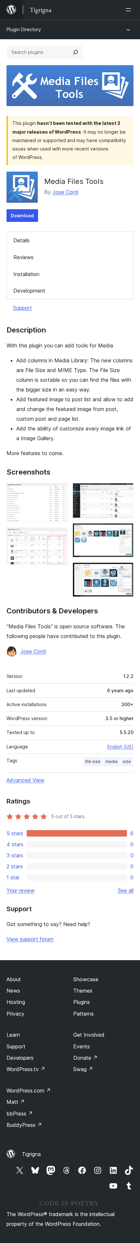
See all (125, 890)
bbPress (20, 1113)
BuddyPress (24, 1125)
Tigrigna (31, 1154)
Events (81, 1046)
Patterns (83, 1013)
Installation (26, 274)
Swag (83, 1069)
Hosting (16, 1002)
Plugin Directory (24, 29)
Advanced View (25, 780)
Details (21, 240)
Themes (82, 990)
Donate (85, 1058)
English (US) (120, 746)
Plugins (81, 1002)
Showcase (85, 979)
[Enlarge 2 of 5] (58, 536)
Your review (21, 890)
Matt (16, 1102)
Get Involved (89, 1035)
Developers (20, 1058)
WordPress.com (29, 1090)
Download (22, 215)
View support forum (30, 939)
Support (22, 308)
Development (29, 290)
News (13, 990)
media (111, 761)
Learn (13, 1035)
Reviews (23, 257)
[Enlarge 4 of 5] (124, 532)
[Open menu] (129, 9)
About (14, 979)
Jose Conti (65, 192)
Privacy (15, 1013)
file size (92, 761)
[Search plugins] (75, 52)
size (127, 761)
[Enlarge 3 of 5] (124, 492)
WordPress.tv (26, 1069)
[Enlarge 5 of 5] (124, 571)
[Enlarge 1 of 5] (58, 492)
